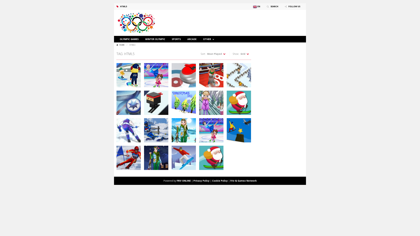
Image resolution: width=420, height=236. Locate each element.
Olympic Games (129, 39)
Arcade (192, 39)
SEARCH (274, 6)
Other (207, 39)
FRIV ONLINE (184, 180)
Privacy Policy (201, 180)
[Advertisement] (244, 19)
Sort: (203, 53)
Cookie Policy (220, 180)
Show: (236, 53)
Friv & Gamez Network (243, 180)
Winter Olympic (155, 39)
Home (122, 45)
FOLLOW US (294, 6)
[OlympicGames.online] (137, 22)
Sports (176, 39)
